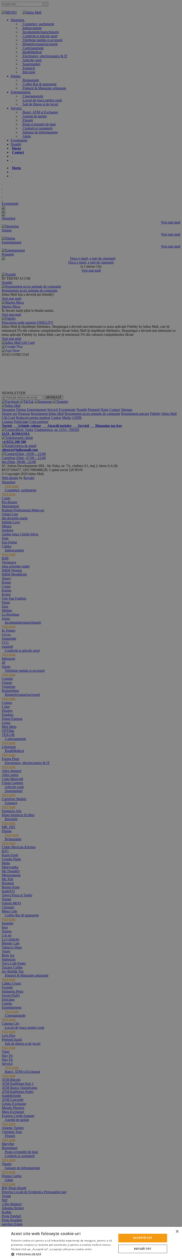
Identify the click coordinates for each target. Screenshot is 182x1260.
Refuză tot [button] (142, 1249)
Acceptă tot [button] (142, 1238)
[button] (62, 1254)
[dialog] (91, 1243)
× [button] (177, 1231)
